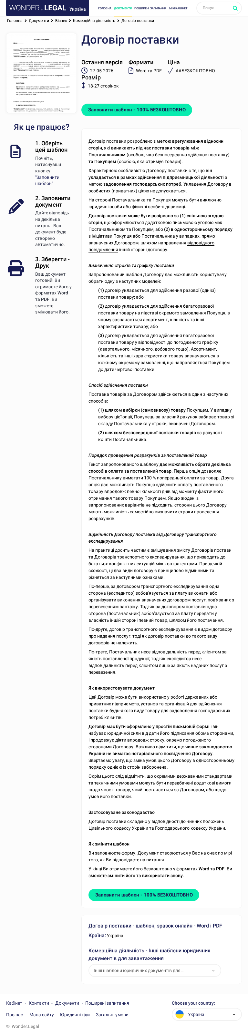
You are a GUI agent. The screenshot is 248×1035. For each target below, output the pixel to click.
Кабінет (14, 1003)
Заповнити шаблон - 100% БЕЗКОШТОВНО (137, 110)
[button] (213, 971)
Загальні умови (112, 1014)
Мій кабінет (178, 8)
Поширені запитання (150, 8)
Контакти (39, 1003)
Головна (104, 8)
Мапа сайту (41, 1014)
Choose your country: (193, 1003)
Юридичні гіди (75, 1014)
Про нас (14, 1014)
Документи (123, 8)
